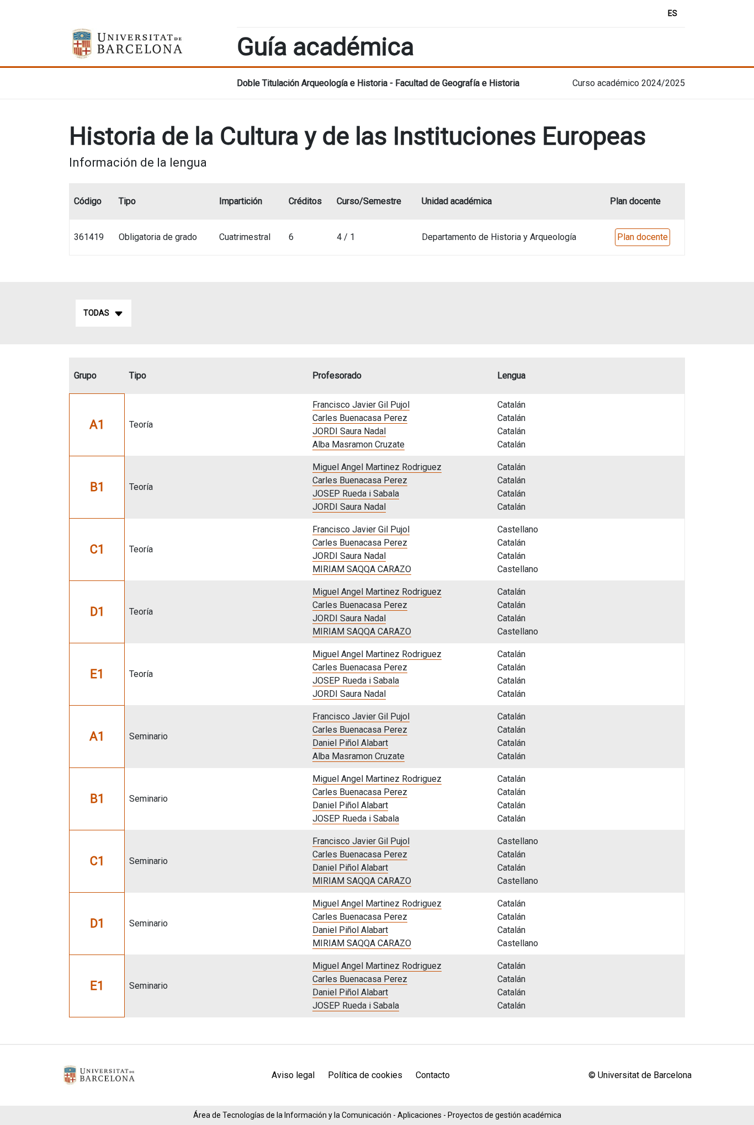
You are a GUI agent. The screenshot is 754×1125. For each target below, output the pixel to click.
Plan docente (642, 237)
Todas (96, 312)
